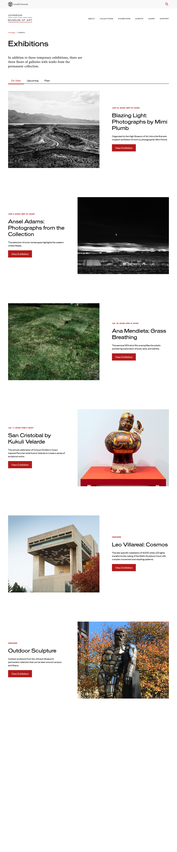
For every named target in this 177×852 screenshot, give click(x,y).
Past (47, 80)
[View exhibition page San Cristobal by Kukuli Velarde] (123, 447)
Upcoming (32, 80)
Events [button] (139, 19)
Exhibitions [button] (124, 19)
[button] (167, 4)
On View (16, 80)
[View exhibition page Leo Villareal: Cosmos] (53, 553)
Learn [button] (151, 19)
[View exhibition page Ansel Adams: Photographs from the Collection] (123, 235)
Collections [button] (106, 19)
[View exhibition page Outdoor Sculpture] (123, 659)
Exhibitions (21, 32)
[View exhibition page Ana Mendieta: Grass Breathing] (53, 341)
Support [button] (164, 19)
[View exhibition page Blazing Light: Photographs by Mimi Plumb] (53, 129)
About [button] (91, 19)
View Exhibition (124, 147)
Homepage (11, 32)
